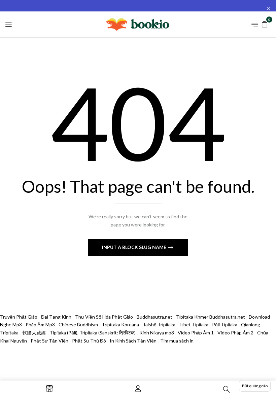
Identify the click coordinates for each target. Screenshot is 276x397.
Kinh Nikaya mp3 (157, 332)
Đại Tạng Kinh (56, 317)
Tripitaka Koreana (120, 324)
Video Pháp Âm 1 (196, 332)
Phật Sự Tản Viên (49, 341)
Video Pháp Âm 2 (235, 332)
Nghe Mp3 (11, 324)
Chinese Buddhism (78, 324)
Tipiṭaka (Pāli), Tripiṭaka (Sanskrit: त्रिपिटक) (92, 332)
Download (259, 317)
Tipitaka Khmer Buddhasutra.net (210, 317)
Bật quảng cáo (255, 385)
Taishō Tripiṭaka (159, 324)
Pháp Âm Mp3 (40, 324)
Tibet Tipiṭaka (193, 324)
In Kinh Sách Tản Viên (133, 341)
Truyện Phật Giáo (18, 317)
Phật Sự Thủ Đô (89, 341)
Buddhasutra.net (154, 317)
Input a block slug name (134, 247)
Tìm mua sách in (177, 341)
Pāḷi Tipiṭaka (224, 324)
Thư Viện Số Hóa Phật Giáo (104, 317)
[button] (265, 24)
